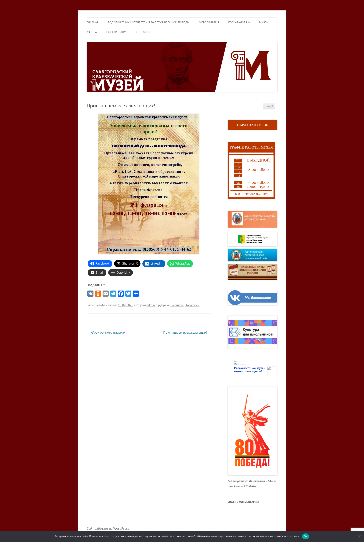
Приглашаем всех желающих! (187, 332)
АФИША (92, 32)
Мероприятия (209, 22)
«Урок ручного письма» (106, 332)
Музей (263, 22)
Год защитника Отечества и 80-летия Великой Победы (148, 22)
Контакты (143, 32)
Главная (93, 22)
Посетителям (116, 32)
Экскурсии (192, 305)
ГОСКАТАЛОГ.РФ (239, 22)
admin (151, 305)
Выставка (177, 305)
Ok (305, 536)
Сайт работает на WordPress (108, 528)
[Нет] (359, 536)
